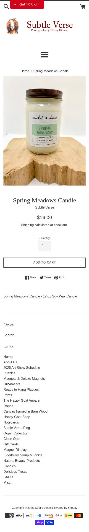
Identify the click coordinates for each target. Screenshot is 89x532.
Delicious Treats (15, 471)
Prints (7, 395)
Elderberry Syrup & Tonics (22, 455)
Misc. (7, 482)
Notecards (11, 422)
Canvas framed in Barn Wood (25, 411)
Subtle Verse (43, 507)
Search (8, 335)
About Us (10, 362)
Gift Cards (11, 444)
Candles (9, 466)
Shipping (27, 225)
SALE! (8, 477)
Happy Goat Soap (16, 417)
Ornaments (11, 384)
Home (8, 357)
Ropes (8, 406)
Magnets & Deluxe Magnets (24, 378)
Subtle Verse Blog (16, 428)
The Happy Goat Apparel (21, 400)
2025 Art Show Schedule (21, 367)
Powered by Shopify (64, 507)
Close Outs (11, 439)
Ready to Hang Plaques (21, 389)
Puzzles (9, 373)
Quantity (44, 238)
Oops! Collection (15, 433)
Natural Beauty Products (21, 460)
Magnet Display (15, 450)
